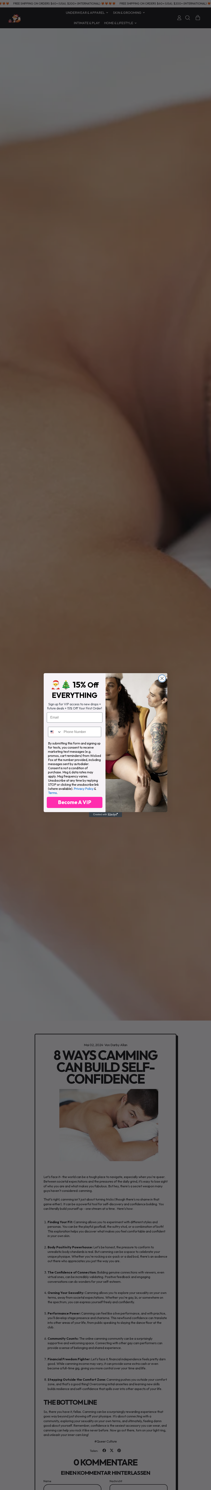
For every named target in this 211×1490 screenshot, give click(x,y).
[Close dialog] (162, 678)
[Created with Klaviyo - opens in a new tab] (105, 814)
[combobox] (55, 732)
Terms (52, 793)
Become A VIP (74, 802)
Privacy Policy (84, 789)
